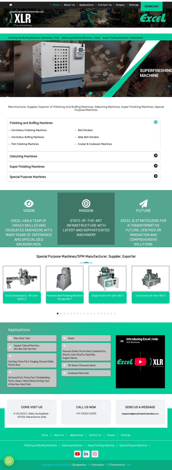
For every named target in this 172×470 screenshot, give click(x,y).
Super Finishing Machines (27, 166)
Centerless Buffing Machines (27, 137)
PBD (128, 464)
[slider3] (86, 93)
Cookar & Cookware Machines (95, 144)
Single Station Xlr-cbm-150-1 (108, 295)
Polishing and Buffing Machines (31, 123)
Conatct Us (95, 435)
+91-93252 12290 (86, 413)
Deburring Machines (23, 156)
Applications (86, 4)
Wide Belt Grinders (88, 137)
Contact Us (105, 4)
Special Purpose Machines (28, 177)
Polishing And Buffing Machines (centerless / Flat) (33, 38)
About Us (69, 4)
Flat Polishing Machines (25, 144)
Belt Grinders (85, 130)
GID (107, 464)
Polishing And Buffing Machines (40, 445)
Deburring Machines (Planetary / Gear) (81, 38)
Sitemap (134, 4)
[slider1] (77, 93)
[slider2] (81, 93)
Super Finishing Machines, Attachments (123, 38)
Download (152, 6)
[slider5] (94, 93)
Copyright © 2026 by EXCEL (56, 464)
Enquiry (120, 4)
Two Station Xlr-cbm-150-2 (151, 295)
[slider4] (90, 93)
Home (56, 4)
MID (89, 464)
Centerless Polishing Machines (29, 130)
